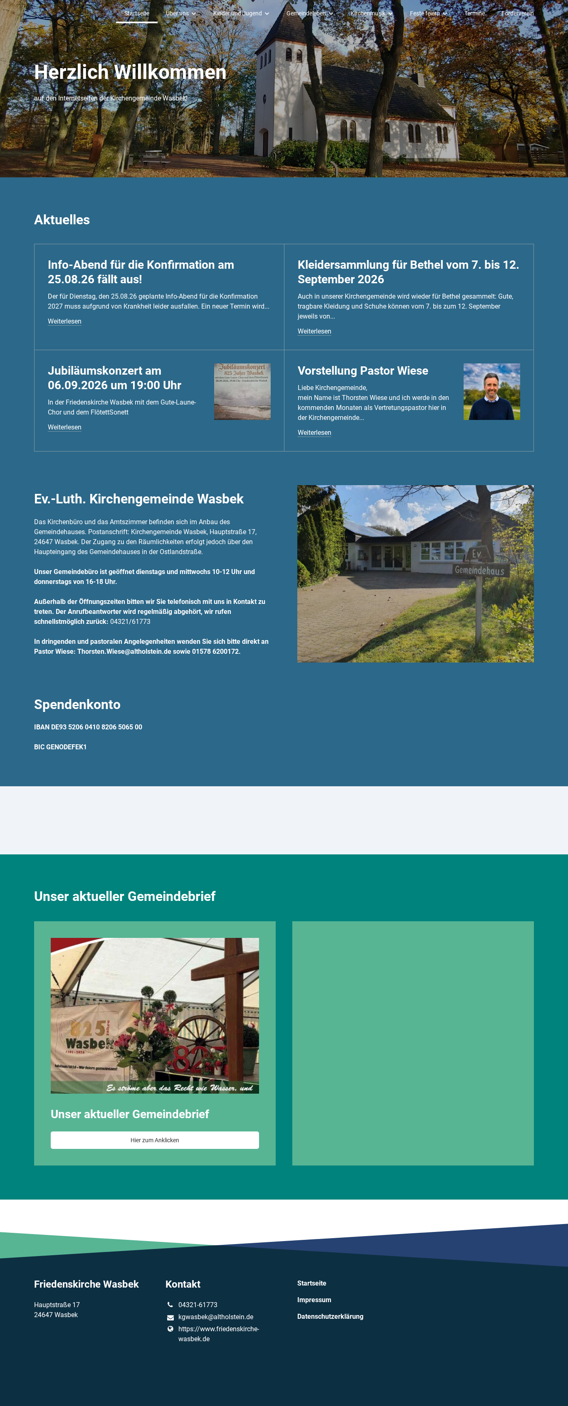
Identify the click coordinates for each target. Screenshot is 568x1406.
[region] (284, 1043)
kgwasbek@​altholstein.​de (215, 1317)
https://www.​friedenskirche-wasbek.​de (218, 1334)
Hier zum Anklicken (155, 1140)
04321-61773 (197, 1305)
